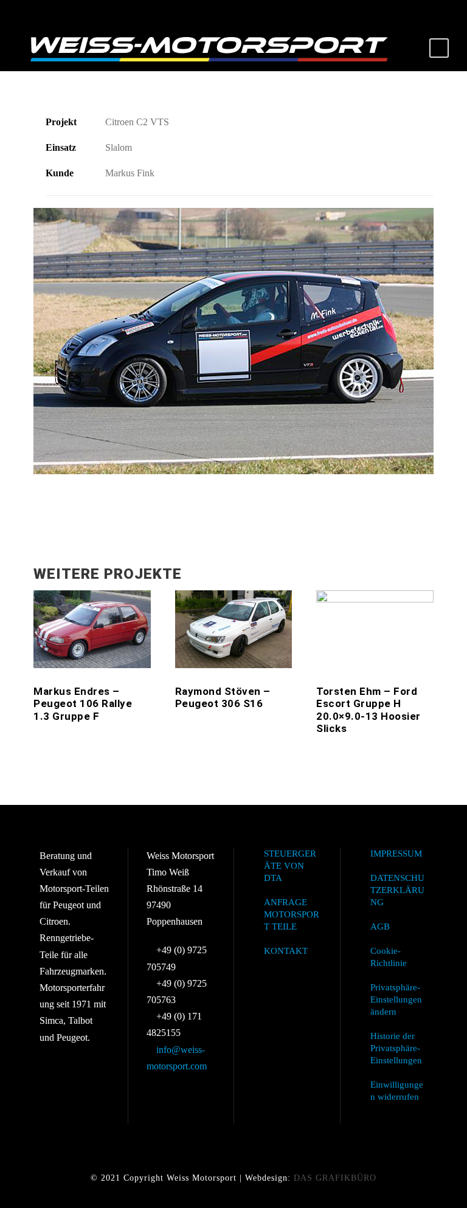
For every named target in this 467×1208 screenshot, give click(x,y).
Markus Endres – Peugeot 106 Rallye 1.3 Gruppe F (82, 703)
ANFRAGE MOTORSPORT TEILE (291, 914)
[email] (388, 12)
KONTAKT (286, 951)
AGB (380, 926)
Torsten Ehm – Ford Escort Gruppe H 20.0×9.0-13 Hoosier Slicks (368, 709)
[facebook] (409, 12)
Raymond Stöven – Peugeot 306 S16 (223, 697)
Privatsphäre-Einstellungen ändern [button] (396, 999)
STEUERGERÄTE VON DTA (290, 866)
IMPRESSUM (396, 853)
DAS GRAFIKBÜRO (335, 1177)
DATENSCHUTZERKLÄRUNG (397, 890)
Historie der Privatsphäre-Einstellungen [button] (396, 1048)
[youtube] (430, 12)
